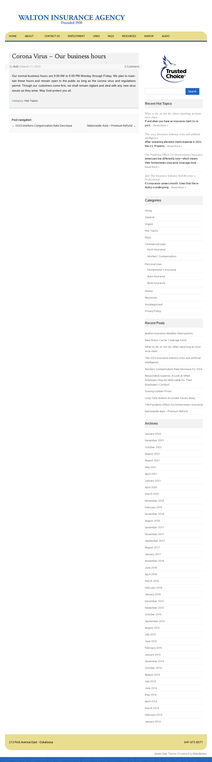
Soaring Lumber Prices (158, 391)
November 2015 (154, 607)
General (149, 217)
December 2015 (154, 601)
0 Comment (132, 66)
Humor (149, 36)
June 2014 (151, 688)
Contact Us (52, 36)
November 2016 (154, 560)
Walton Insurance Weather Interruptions (169, 333)
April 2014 (151, 701)
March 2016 (152, 580)
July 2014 (150, 681)
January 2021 (153, 480)
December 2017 (154, 527)
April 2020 (151, 487)
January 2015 (153, 654)
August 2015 (152, 627)
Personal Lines (153, 264)
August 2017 (152, 547)
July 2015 (150, 634)
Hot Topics (31, 100)
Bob (16, 66)
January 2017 (153, 554)
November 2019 (154, 500)
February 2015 (153, 647)
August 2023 (152, 453)
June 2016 (151, 567)
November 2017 (154, 534)
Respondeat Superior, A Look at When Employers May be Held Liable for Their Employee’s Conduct (168, 380)
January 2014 (153, 721)
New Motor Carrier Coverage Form (166, 340)
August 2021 (152, 460)
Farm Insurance (156, 249)
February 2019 (153, 507)
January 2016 (153, 594)
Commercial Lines (155, 244)
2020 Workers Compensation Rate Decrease (42, 125)
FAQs (111, 36)
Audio (166, 36)
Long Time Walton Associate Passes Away (170, 397)
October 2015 (153, 614)
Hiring (148, 210)
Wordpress (200, 753)
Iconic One (161, 753)
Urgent (149, 224)
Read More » (161, 125)
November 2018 (154, 513)
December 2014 (154, 661)
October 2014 (153, 667)
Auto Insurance (156, 276)
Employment (76, 36)
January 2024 (153, 433)
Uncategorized (154, 304)
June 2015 (151, 641)
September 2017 (155, 540)
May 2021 (150, 467)
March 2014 (152, 708)
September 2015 (155, 621)
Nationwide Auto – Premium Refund (111, 125)
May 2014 (150, 694)
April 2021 (151, 473)
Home (13, 36)
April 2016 (151, 574)
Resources (129, 36)
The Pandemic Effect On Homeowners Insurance (174, 154)
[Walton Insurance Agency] (71, 24)
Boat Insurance (156, 282)
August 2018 (152, 520)
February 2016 (153, 587)
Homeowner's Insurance (161, 269)
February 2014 (153, 714)
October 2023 (153, 447)
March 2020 (152, 493)
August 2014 (152, 674)
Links (96, 36)
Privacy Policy (153, 311)
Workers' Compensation (161, 256)
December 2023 (154, 440)
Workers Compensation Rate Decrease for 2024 (173, 369)
